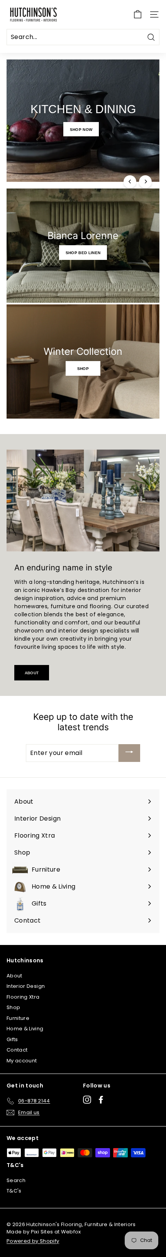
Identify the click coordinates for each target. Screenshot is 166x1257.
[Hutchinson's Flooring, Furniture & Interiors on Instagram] (87, 1100)
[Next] (145, 181)
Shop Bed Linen (83, 252)
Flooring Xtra (23, 997)
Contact (17, 1049)
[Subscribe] (129, 753)
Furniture (18, 1018)
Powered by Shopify (33, 1241)
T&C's (14, 1190)
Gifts (12, 1039)
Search (16, 1180)
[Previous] (130, 181)
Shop (83, 368)
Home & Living (25, 1028)
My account (22, 1060)
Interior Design (26, 986)
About (32, 672)
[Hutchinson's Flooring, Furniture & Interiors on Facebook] (101, 1100)
